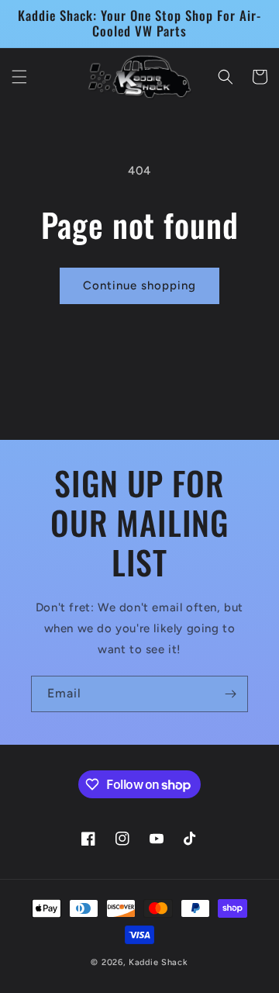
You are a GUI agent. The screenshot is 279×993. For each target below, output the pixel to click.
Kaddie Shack (158, 962)
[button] (19, 77)
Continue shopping (139, 285)
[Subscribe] (230, 694)
